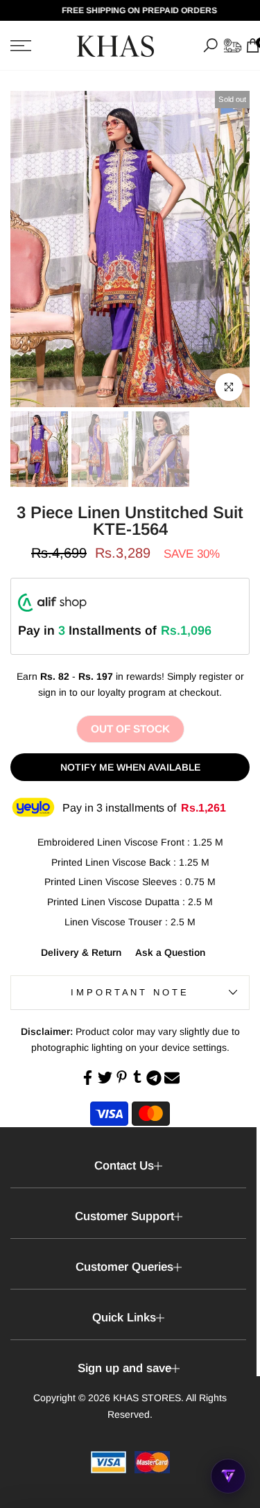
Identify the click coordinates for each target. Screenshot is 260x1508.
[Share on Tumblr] (137, 1076)
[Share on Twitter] (105, 1077)
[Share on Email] (172, 1078)
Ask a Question (170, 952)
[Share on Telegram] (154, 1078)
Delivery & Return (81, 952)
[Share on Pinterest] (121, 1076)
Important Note (130, 992)
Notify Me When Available (130, 767)
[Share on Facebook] (87, 1077)
